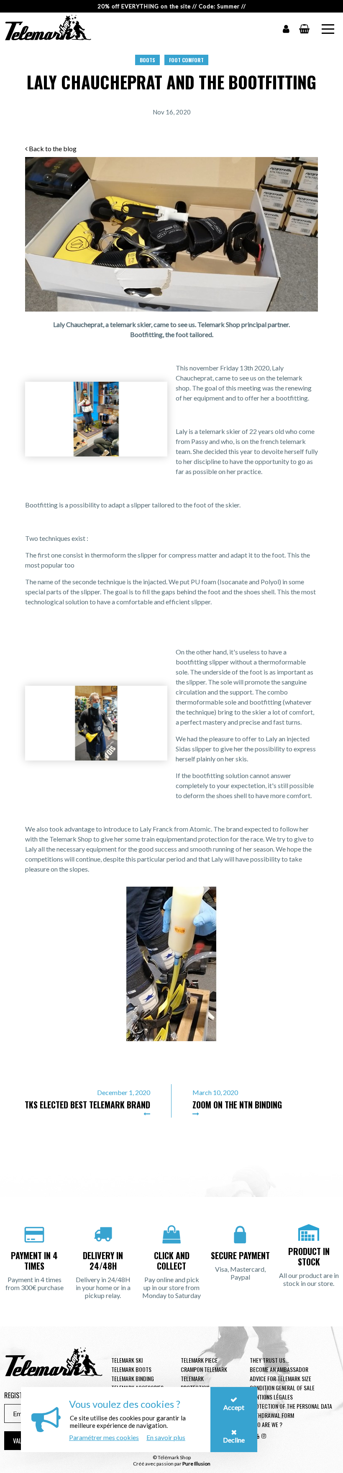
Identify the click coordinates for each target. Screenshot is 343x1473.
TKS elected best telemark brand (87, 1104)
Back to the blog (52, 148)
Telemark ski (127, 1360)
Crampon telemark (204, 1369)
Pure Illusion (196, 1463)
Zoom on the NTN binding (237, 1104)
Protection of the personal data (291, 1406)
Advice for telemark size (280, 1378)
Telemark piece (199, 1360)
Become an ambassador (279, 1369)
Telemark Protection (195, 1383)
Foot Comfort (186, 59)
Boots (147, 59)
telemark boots (131, 1369)
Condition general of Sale (282, 1387)
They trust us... (269, 1360)
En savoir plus (165, 1437)
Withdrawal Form (272, 1415)
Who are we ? (266, 1424)
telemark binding (132, 1378)
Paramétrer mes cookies (104, 1437)
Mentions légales (271, 1396)
